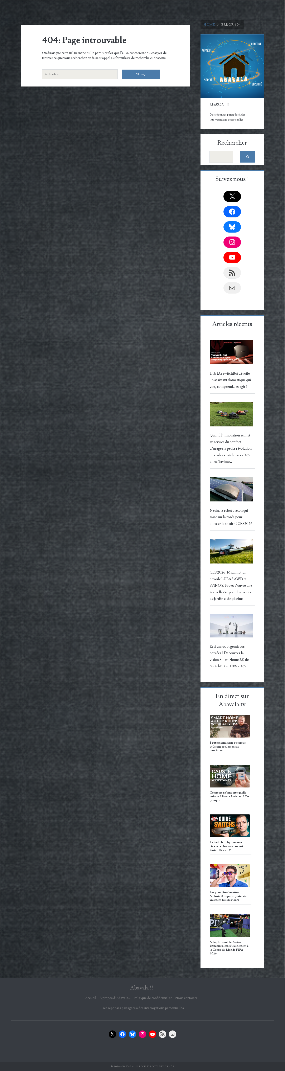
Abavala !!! (142, 987)
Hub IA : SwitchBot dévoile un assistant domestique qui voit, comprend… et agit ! (230, 380)
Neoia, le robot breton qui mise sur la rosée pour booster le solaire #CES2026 (231, 517)
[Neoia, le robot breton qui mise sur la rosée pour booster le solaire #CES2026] (231, 490)
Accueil (90, 998)
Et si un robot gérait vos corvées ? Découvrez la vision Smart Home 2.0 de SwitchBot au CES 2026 (229, 656)
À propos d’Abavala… (115, 998)
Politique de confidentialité (153, 998)
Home (209, 25)
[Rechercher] (247, 157)
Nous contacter (186, 998)
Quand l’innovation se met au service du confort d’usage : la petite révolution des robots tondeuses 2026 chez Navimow (231, 448)
